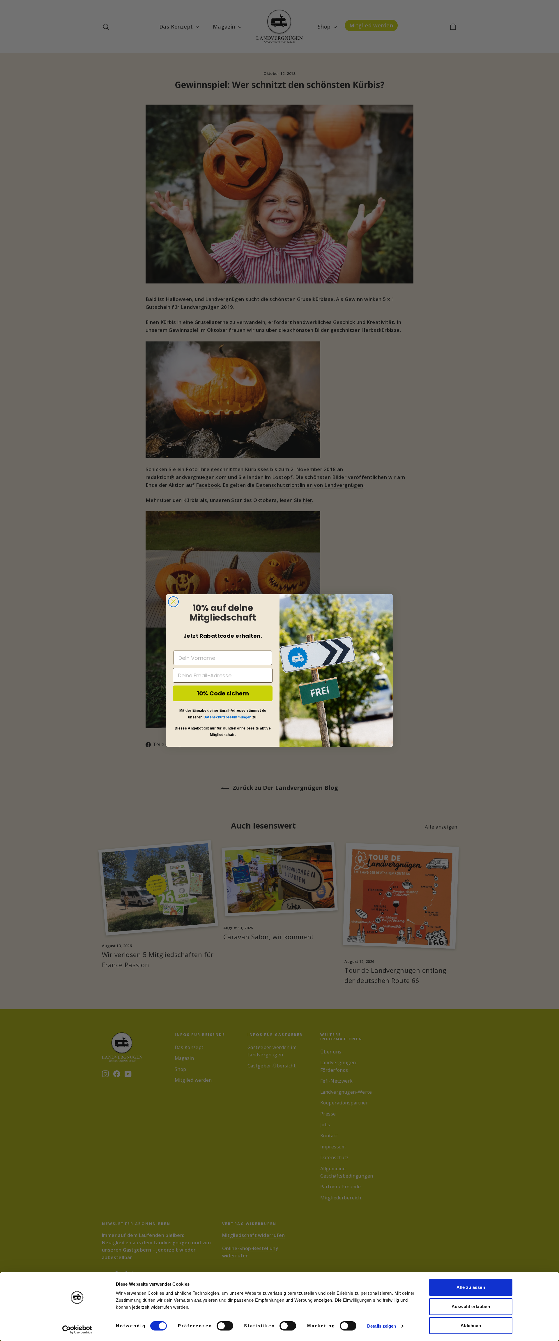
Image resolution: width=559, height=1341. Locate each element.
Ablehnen (471, 1325)
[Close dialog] (173, 602)
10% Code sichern (223, 693)
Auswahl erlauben (471, 1306)
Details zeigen (381, 1326)
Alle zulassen (471, 1287)
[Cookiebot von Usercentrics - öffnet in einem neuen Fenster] (77, 1329)
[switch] (225, 1326)
